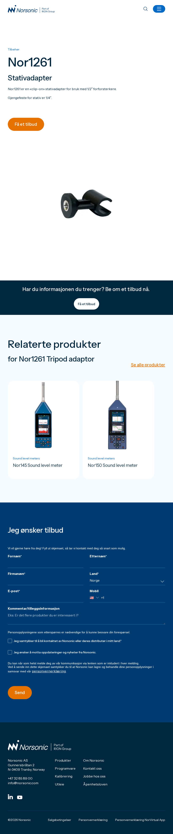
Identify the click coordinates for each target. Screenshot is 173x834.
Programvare (65, 768)
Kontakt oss (92, 768)
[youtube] (19, 797)
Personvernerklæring (93, 819)
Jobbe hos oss (94, 776)
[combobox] (127, 581)
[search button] (145, 9)
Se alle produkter (148, 364)
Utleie (59, 784)
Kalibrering (63, 776)
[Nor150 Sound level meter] (118, 430)
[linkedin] (10, 796)
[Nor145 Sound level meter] (43, 430)
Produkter (63, 760)
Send (20, 692)
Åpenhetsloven (95, 784)
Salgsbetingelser (59, 819)
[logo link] (31, 9)
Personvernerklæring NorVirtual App (140, 819)
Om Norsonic (93, 760)
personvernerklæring (49, 671)
